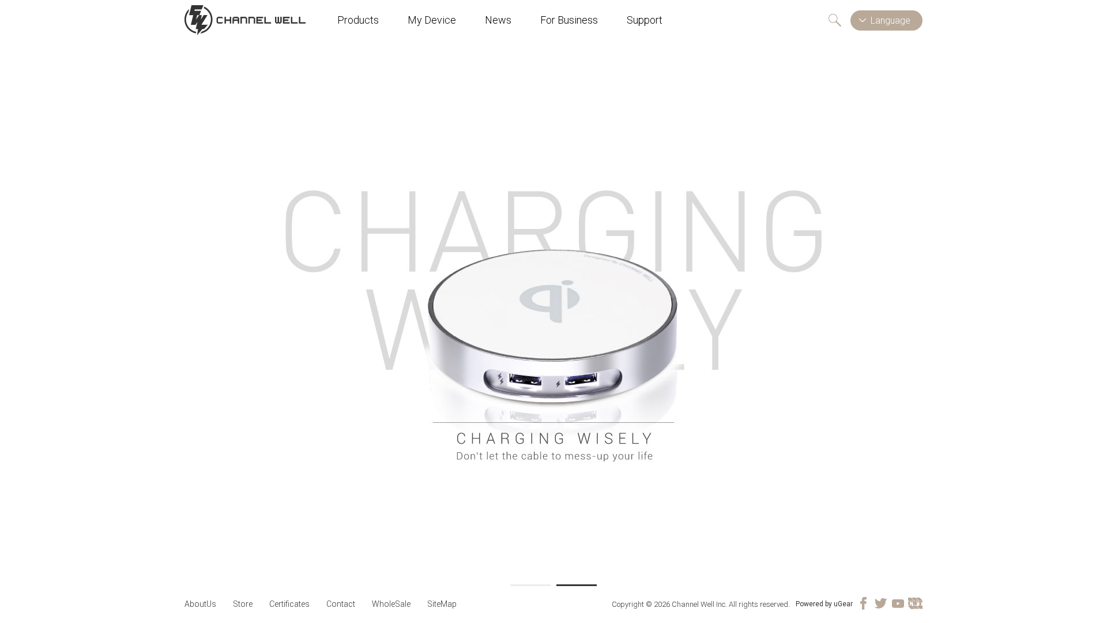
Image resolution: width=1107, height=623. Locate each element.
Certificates (289, 604)
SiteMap (442, 604)
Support (644, 20)
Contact (340, 604)
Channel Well (245, 20)
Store (243, 604)
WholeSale (391, 604)
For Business (569, 20)
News (498, 20)
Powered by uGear (824, 604)
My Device (432, 20)
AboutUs (200, 604)
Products (358, 20)
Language (890, 20)
